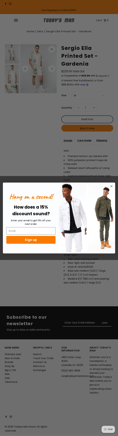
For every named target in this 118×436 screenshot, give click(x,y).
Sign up (31, 240)
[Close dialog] (111, 186)
